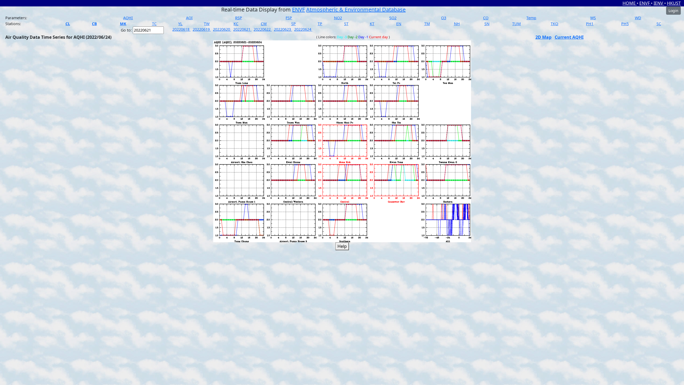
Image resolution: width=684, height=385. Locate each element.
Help (342, 246)
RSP (238, 17)
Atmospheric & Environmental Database (356, 9)
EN (398, 23)
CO (485, 17)
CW (264, 23)
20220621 (242, 29)
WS (593, 17)
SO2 (393, 17)
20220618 (181, 29)
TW (206, 23)
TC (154, 23)
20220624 (303, 29)
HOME (630, 3)
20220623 (283, 29)
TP (320, 23)
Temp (531, 17)
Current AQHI (569, 37)
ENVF (645, 3)
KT (372, 23)
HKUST (674, 3)
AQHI (128, 17)
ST (346, 23)
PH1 (589, 23)
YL (180, 23)
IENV (659, 3)
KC (236, 23)
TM (427, 23)
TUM (516, 23)
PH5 (625, 23)
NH (457, 23)
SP (293, 23)
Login (673, 10)
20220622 (263, 29)
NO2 (338, 17)
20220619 (202, 29)
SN (486, 23)
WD (638, 17)
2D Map (543, 37)
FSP (289, 17)
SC (658, 23)
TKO (554, 23)
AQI (189, 17)
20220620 (222, 29)
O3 (443, 17)
